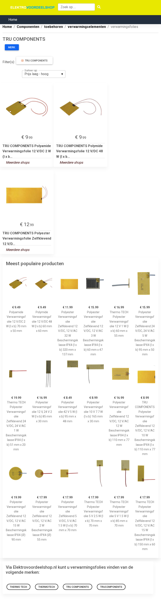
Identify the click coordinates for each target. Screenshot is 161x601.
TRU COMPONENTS (36, 60)
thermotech (46, 586)
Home (12, 20)
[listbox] (43, 74)
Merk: (12, 47)
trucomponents (111, 586)
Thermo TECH (18, 586)
